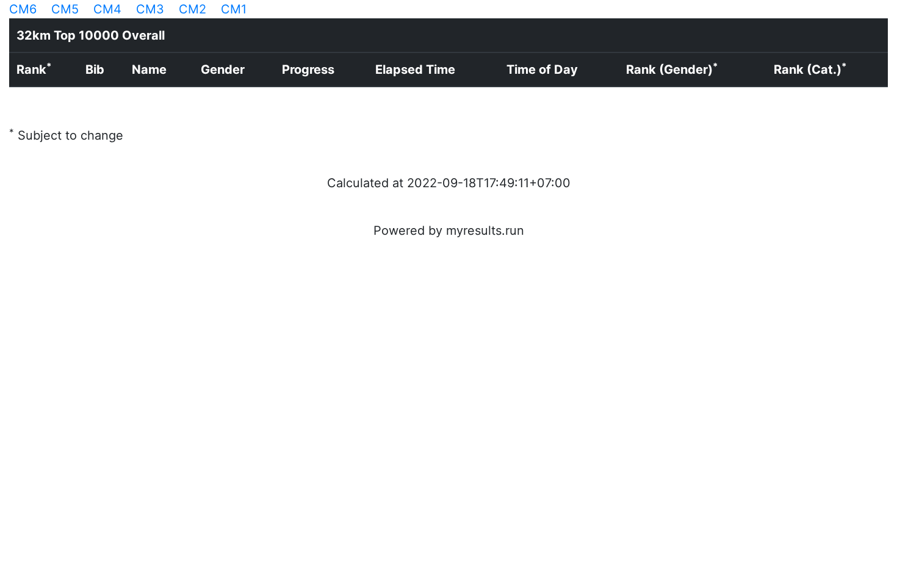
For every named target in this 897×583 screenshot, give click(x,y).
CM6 (23, 9)
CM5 (65, 9)
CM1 (234, 9)
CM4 (107, 9)
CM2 (192, 9)
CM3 (150, 9)
